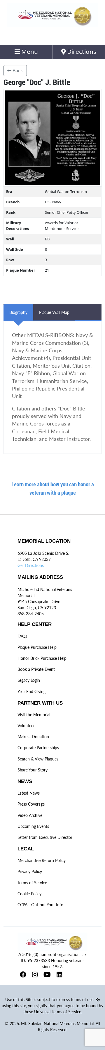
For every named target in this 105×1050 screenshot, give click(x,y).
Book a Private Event (36, 669)
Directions (81, 51)
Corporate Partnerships (38, 747)
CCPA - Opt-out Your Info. (41, 904)
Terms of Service (32, 882)
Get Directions (31, 565)
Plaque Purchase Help (37, 647)
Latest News (29, 793)
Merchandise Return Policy (42, 860)
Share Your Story (33, 769)
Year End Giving (32, 691)
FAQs (22, 636)
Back (17, 70)
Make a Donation (33, 736)
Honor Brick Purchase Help (42, 658)
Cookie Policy (29, 893)
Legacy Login (29, 680)
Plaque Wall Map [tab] (54, 312)
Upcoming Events (33, 826)
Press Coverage (31, 804)
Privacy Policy (30, 871)
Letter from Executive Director (45, 837)
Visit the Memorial (34, 714)
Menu (29, 51)
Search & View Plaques (38, 758)
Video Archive (30, 815)
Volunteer (26, 725)
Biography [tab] (18, 312)
